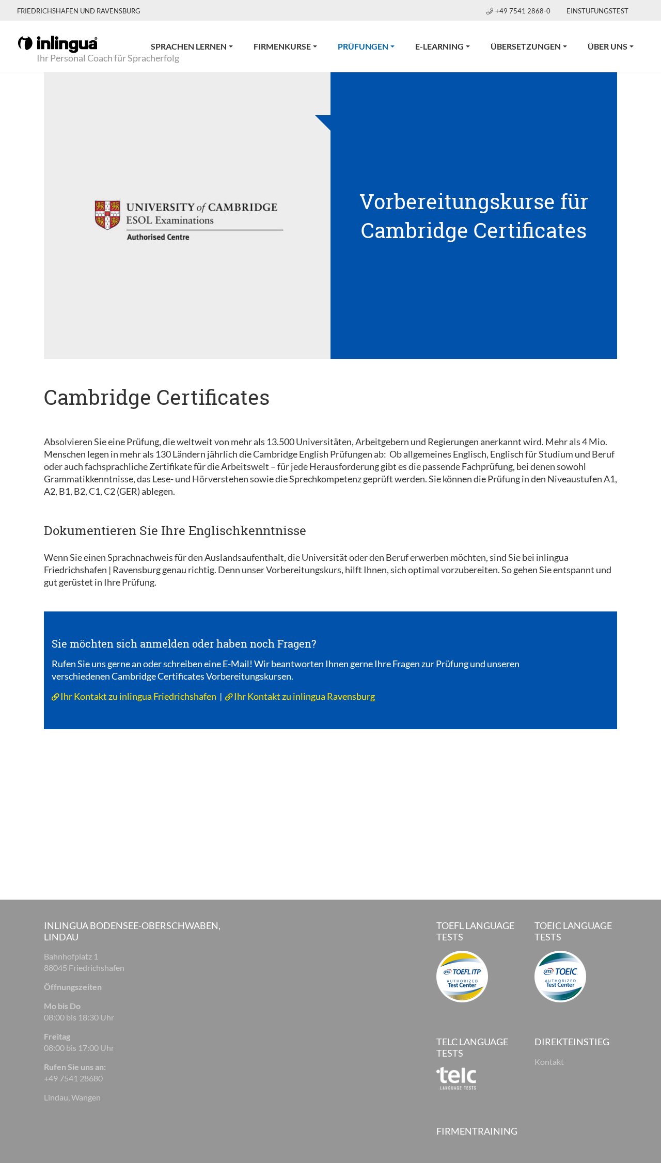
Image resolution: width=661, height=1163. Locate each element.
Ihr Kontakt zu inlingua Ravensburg (304, 696)
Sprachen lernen (189, 46)
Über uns (607, 46)
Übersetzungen (526, 46)
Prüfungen (371, 46)
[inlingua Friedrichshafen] (57, 43)
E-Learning (439, 46)
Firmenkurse (282, 46)
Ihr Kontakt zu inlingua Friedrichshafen (138, 696)
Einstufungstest (597, 11)
